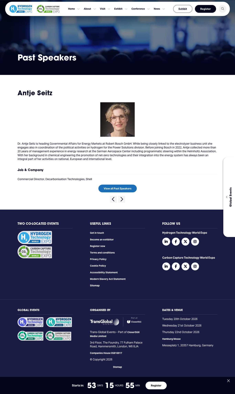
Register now (97, 246)
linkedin (166, 242)
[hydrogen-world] (35, 243)
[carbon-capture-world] (35, 257)
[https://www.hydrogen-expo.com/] (59, 326)
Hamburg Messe (171, 338)
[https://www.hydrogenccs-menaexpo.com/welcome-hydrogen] (30, 326)
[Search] (222, 9)
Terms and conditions (102, 252)
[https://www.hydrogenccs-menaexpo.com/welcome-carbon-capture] (30, 339)
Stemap (117, 367)
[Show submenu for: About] (95, 9)
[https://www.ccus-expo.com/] (58, 339)
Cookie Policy (98, 265)
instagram (195, 242)
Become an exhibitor (102, 239)
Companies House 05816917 (106, 353)
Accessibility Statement (104, 272)
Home (71, 8)
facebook (176, 242)
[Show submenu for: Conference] (148, 9)
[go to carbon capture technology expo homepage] (48, 8)
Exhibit (183, 9)
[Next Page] (121, 199)
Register (205, 9)
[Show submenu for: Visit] (109, 9)
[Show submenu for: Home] (78, 9)
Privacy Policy (98, 259)
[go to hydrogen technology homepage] (21, 8)
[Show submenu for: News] (163, 9)
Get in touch (97, 232)
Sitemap (95, 285)
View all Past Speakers (117, 188)
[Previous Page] (113, 199)
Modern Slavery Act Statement (108, 279)
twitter (185, 242)
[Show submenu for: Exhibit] (126, 9)
